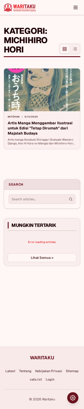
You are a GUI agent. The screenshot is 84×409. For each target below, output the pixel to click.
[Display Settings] (72, 397)
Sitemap (72, 371)
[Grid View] (64, 49)
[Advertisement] (39, 304)
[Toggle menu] (75, 7)
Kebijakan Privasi (48, 371)
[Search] (70, 199)
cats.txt (36, 379)
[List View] (75, 49)
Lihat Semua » (42, 258)
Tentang (25, 371)
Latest (10, 371)
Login (50, 379)
